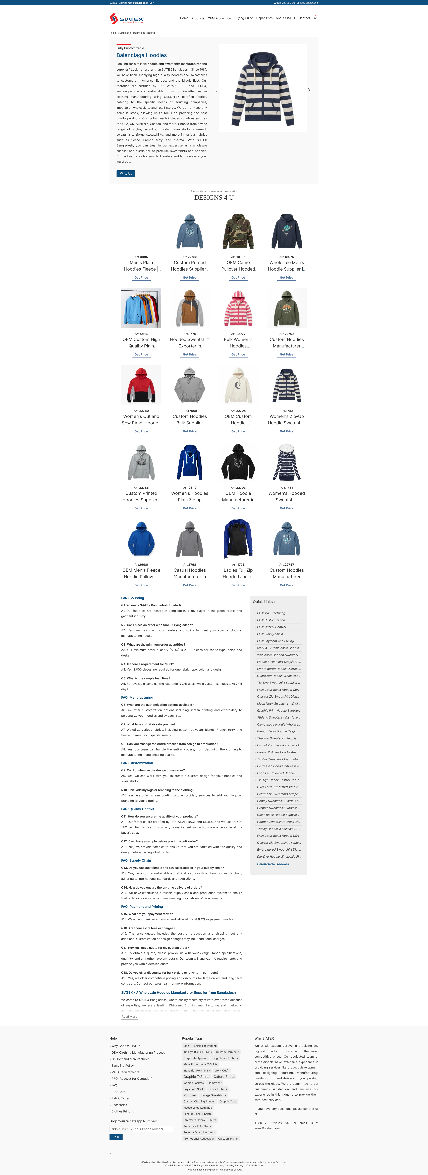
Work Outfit (222, 1070)
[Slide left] (308, 90)
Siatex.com (273, 1045)
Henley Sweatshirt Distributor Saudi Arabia (279, 801)
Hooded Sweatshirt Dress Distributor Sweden (279, 822)
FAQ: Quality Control (271, 627)
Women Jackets (194, 1083)
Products (198, 18)
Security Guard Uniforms (199, 1132)
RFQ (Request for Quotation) (132, 1078)
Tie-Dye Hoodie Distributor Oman (279, 780)
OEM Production (219, 18)
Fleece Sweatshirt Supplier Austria (279, 661)
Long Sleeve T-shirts (224, 1058)
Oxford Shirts (224, 1077)
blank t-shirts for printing (200, 1045)
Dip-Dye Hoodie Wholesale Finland (279, 856)
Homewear (215, 1083)
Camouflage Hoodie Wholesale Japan (279, 724)
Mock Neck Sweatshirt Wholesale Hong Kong (279, 703)
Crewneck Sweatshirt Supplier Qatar (279, 794)
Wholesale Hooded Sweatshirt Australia (279, 655)
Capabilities (264, 18)
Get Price (141, 277)
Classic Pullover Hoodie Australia (279, 752)
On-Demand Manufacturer (130, 1059)
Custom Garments (227, 1052)
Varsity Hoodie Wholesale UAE (278, 829)
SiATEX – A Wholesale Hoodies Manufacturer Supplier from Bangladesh (279, 648)
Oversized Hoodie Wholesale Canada (279, 676)
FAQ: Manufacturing (271, 613)
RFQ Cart (118, 1092)
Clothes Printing (123, 1111)
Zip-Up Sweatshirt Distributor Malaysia (279, 759)
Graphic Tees (228, 1101)
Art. (141, 257)
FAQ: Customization (271, 620)
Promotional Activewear (199, 1138)
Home (184, 18)
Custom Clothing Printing (200, 1101)
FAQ (114, 1085)
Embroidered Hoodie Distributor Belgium (279, 669)
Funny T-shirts (218, 1089)
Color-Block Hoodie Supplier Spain (279, 814)
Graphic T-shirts (196, 1077)
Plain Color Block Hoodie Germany (279, 689)
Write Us (126, 173)
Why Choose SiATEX (126, 1046)
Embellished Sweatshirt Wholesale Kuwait (279, 745)
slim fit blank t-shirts (197, 1113)
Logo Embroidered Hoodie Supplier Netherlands (279, 773)
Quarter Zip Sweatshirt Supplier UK (279, 842)
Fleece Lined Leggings (198, 1107)
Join (116, 1137)
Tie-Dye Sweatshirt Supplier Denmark (279, 682)
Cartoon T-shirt (228, 1138)
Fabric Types (121, 1098)
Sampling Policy (123, 1065)
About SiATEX (285, 18)
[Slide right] (216, 90)
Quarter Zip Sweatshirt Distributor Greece (279, 696)
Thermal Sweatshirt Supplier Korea (279, 738)
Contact (304, 18)
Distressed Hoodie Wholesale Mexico (279, 766)
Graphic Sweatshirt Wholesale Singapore (279, 808)
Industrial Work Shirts (197, 1070)
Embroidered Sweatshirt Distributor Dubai (279, 849)
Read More (129, 1016)
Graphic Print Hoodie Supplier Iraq (279, 710)
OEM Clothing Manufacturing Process (138, 1052)
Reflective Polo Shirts (197, 1126)
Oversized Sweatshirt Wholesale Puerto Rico (279, 787)
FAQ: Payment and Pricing (275, 641)
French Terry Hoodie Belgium (278, 731)
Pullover (190, 1095)
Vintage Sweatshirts (213, 1095)
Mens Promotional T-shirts (200, 1064)
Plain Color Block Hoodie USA (278, 835)
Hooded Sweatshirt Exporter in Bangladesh (190, 346)
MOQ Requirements (125, 1072)
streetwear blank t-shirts (200, 1120)
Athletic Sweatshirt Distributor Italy (279, 717)
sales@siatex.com (309, 2)
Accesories (119, 1105)
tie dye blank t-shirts (198, 1052)
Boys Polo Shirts (194, 1089)
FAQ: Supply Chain (270, 634)
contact (308, 1108)
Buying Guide (243, 18)
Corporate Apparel (195, 1058)
